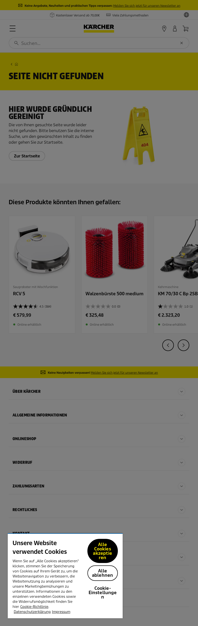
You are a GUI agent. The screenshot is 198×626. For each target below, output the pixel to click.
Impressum (61, 612)
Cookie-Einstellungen (103, 592)
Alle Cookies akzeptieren (102, 551)
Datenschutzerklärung (32, 612)
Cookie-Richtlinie (34, 607)
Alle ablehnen (102, 573)
